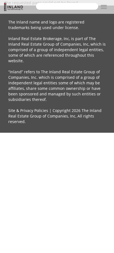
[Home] (20, 7)
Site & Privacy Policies (28, 110)
